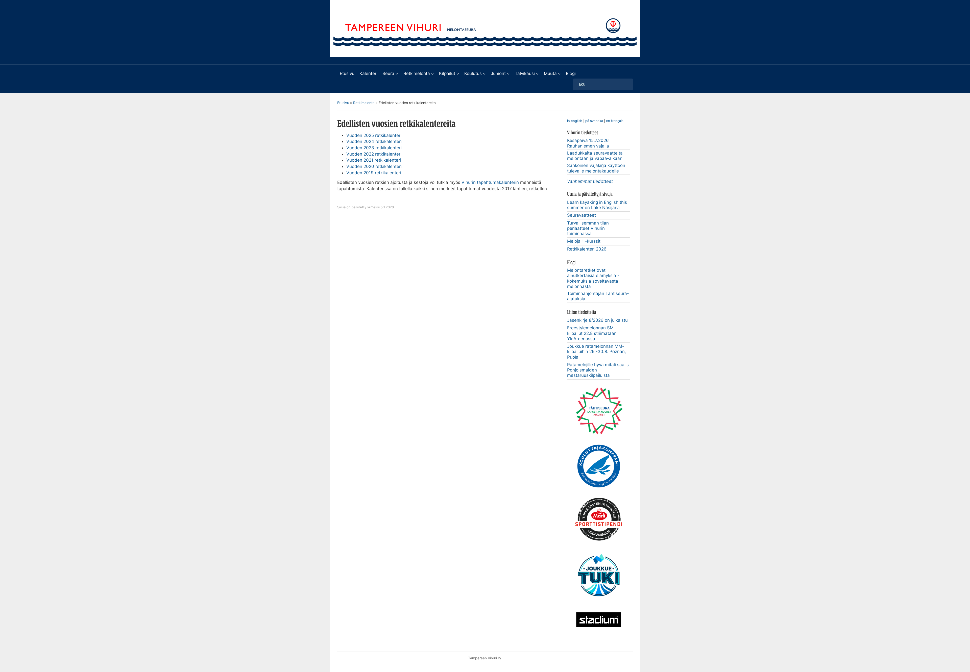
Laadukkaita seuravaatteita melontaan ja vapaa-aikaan (595, 156)
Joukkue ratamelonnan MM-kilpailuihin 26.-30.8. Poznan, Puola (596, 352)
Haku (626, 84)
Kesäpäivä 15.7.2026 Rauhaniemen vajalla (588, 143)
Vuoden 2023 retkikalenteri (374, 147)
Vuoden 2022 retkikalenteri (373, 154)
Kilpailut (447, 73)
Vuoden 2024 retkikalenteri (374, 141)
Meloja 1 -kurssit (583, 241)
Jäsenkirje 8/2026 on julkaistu (597, 320)
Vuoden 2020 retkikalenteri (374, 166)
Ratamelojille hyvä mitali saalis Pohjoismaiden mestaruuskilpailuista (598, 370)
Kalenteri (368, 73)
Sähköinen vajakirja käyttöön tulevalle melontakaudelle (596, 168)
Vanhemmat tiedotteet (590, 181)
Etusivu (347, 73)
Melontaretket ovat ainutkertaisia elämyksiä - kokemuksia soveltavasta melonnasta (593, 278)
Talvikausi (525, 73)
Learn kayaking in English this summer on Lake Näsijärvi (597, 205)
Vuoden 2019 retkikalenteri (373, 172)
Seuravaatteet (581, 215)
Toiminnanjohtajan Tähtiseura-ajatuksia (598, 296)
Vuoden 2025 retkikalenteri (373, 135)
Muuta (550, 73)
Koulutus (473, 73)
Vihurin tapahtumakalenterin (490, 182)
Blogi (571, 73)
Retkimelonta (416, 73)
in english (574, 121)
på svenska (594, 121)
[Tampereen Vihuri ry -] (485, 28)
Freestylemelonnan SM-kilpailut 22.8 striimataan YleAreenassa (592, 333)
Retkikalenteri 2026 (587, 249)
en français (614, 121)
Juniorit (498, 73)
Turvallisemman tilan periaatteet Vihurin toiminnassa (588, 228)
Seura (388, 73)
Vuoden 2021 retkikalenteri (373, 160)
